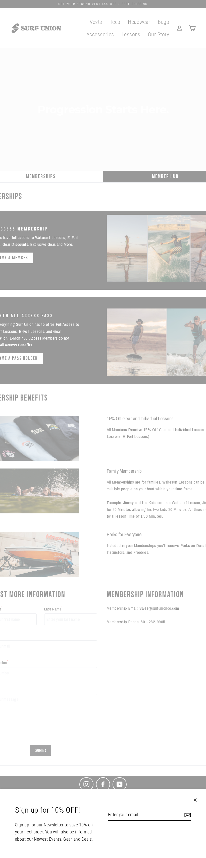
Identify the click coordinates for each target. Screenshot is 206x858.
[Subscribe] (187, 815)
